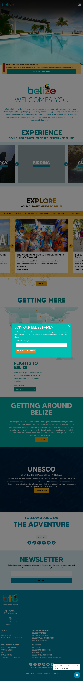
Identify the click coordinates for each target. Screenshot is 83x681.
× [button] (69, 325)
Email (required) (22, 341)
